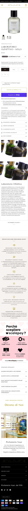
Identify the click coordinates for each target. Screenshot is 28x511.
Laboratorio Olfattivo (6, 43)
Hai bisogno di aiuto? (9, 129)
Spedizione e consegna (9, 122)
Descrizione (4, 108)
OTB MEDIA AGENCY (13, 508)
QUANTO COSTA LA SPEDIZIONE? (10, 376)
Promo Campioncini (8, 125)
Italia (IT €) (5, 496)
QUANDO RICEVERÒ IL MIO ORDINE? (11, 371)
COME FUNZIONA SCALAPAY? (9, 386)
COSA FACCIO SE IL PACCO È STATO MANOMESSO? (10, 391)
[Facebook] (2, 490)
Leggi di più (4, 118)
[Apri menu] (3, 5)
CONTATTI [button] (3, 475)
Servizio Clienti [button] (5, 471)
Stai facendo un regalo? (10, 132)
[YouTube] (10, 490)
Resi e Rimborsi (7, 136)
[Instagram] (7, 490)
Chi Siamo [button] (3, 479)
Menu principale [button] (5, 466)
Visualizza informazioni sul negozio (12, 104)
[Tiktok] (4, 490)
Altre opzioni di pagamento (8, 98)
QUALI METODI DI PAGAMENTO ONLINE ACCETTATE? (11, 381)
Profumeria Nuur (7, 507)
